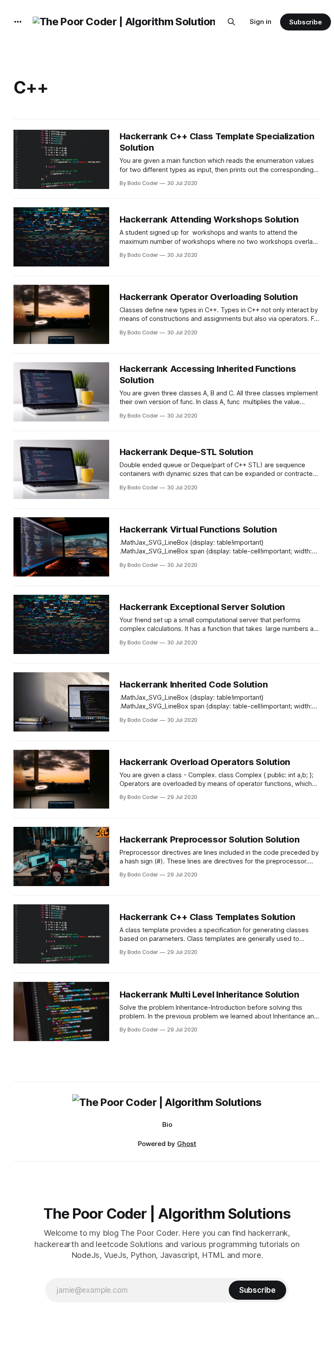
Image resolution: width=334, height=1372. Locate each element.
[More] (18, 22)
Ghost (186, 1143)
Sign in (260, 21)
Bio (167, 1124)
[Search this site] (231, 22)
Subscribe (305, 22)
